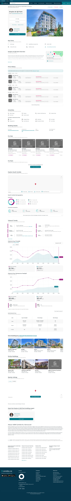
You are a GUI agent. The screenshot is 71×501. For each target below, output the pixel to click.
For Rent (35, 3)
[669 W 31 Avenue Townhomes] (60, 360)
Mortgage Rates (56, 479)
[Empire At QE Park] (20, 340)
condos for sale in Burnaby (40, 453)
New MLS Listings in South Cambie (54, 446)
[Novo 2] (59, 340)
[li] (24, 488)
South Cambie (10, 7)
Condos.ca (3, 473)
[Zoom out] (61, 397)
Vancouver (17, 7)
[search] (19, 3)
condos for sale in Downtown (27, 447)
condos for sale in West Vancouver (42, 450)
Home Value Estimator (57, 477)
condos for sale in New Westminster (42, 456)
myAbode (8, 473)
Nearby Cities (38, 445)
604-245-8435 (16, 31)
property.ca (38, 472)
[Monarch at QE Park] (33, 360)
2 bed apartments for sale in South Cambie (15, 454)
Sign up (34, 70)
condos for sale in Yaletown (26, 449)
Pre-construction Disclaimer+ (35, 493)
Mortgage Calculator (56, 478)
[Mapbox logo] (10, 192)
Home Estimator (58, 3)
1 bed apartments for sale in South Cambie (15, 453)
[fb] (21, 488)
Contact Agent (17, 34)
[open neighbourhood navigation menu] (52, 3)
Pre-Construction (41, 3)
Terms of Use (38, 479)
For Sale (31, 3)
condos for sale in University (27, 452)
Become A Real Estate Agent (41, 476)
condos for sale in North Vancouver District (43, 452)
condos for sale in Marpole (26, 453)
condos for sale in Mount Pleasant (28, 456)
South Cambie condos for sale (27, 235)
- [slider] (52, 245)
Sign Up (68, 3)
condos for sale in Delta (40, 455)
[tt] (19, 488)
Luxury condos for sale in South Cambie (15, 459)
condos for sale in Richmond (41, 449)
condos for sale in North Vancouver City (42, 447)
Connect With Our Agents (57, 476)
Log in (38, 70)
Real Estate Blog (56, 472)
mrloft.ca (37, 473)
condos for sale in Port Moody (41, 458)
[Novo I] (46, 340)
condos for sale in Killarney (26, 458)
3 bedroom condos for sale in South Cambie (15, 451)
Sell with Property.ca (56, 473)
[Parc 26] (47, 360)
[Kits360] (33, 340)
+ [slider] (61, 245)
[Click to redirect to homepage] (5, 3)
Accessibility (38, 477)
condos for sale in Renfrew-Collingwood (29, 455)
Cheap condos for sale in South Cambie (15, 457)
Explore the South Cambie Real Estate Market (14, 446)
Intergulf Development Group (17, 13)
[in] (22, 488)
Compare (11, 155)
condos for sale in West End (27, 450)
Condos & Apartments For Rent (58, 482)
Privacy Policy (38, 478)
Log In (64, 3)
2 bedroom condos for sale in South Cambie (15, 448)
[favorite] (20, 140)
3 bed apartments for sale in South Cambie (15, 456)
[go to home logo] (6, 471)
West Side (13, 7)
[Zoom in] (61, 395)
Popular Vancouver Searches (27, 445)
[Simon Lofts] (20, 360)
